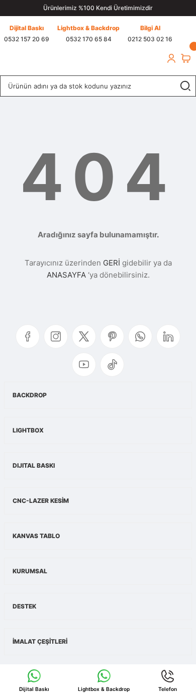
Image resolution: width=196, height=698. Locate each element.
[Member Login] (171, 58)
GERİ (111, 263)
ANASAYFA (66, 275)
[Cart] (185, 58)
